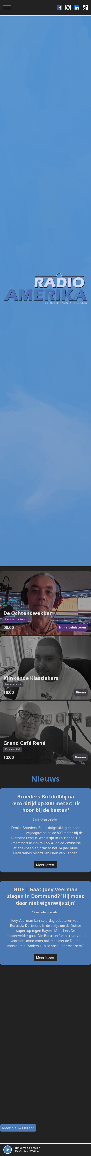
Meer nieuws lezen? (18, 1128)
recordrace (16, 832)
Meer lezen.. (45, 865)
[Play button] (7, 1149)
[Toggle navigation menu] (7, 7)
